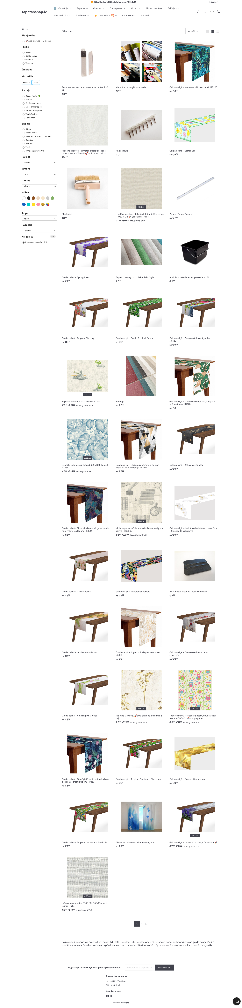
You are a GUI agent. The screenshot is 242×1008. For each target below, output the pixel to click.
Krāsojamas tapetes (34, 107)
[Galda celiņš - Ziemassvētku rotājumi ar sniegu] (194, 318)
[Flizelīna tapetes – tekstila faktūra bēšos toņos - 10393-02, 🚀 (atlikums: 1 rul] (141, 194)
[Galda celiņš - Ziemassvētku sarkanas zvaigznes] (194, 632)
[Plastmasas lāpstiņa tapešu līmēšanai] (194, 570)
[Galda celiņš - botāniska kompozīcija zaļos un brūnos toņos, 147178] (194, 381)
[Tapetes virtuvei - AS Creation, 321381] (87, 380)
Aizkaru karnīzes (154, 8)
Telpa (25, 213)
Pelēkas (48, 198)
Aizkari (134, 8)
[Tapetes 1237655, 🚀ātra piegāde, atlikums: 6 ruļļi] (141, 696)
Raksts (26, 157)
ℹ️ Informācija (61, 8)
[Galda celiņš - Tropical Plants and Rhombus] (141, 757)
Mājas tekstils (61, 15)
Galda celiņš (31, 56)
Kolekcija (27, 236)
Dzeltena (33, 204)
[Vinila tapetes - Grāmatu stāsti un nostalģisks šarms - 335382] (141, 508)
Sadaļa (26, 90)
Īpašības (27, 69)
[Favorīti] (212, 12)
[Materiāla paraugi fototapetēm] (141, 66)
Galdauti (29, 59)
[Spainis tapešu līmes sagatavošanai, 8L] (194, 256)
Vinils (36, 82)
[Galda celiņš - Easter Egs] (194, 129)
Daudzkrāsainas (48, 204)
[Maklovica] (87, 192)
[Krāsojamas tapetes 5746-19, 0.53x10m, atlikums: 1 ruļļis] (87, 883)
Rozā (38, 204)
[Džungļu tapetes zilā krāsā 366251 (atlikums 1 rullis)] (87, 445)
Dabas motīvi (31, 133)
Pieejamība (29, 35)
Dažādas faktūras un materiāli (38, 136)
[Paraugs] (141, 380)
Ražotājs (27, 225)
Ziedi (27, 147)
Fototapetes (116, 8)
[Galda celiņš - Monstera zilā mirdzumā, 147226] (194, 66)
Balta (24, 198)
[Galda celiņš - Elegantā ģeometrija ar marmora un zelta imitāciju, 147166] (141, 445)
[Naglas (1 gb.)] (141, 129)
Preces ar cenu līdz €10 (36, 242)
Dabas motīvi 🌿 (32, 96)
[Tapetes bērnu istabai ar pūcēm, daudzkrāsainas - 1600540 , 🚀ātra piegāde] (194, 696)
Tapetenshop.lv (34, 12)
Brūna (33, 198)
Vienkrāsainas (31, 114)
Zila (24, 204)
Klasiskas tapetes (33, 103)
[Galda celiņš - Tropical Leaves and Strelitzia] (87, 821)
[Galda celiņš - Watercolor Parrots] (141, 570)
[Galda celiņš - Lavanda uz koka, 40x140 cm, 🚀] (194, 821)
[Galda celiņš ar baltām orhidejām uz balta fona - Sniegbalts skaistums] (194, 508)
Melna (29, 198)
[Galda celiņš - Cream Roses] (87, 570)
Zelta (43, 204)
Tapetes (81, 8)
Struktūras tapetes (33, 110)
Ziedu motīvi (30, 117)
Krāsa (25, 192)
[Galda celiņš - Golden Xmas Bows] (87, 631)
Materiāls (27, 76)
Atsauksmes (128, 15)
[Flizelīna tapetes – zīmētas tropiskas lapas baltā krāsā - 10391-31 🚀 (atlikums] (87, 131)
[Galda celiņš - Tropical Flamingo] (87, 316)
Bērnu (28, 129)
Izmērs (26, 168)
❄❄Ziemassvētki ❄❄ (34, 151)
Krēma (43, 198)
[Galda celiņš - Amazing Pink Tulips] (87, 694)
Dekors (28, 99)
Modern (28, 143)
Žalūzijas (172, 8)
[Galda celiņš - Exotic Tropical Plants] (141, 316)
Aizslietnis (81, 15)
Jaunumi (144, 15)
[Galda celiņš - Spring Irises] (87, 256)
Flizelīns (26, 82)
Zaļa (52, 198)
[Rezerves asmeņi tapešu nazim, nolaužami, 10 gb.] (87, 67)
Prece (25, 47)
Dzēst (53, 236)
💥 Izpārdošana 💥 (104, 15)
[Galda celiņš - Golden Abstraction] (194, 757)
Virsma (26, 180)
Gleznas (97, 8)
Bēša (38, 198)
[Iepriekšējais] (137, 924)
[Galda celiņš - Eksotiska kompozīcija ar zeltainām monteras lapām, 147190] (87, 508)
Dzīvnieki (29, 140)
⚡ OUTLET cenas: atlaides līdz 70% (113, 2)
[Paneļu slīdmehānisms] (194, 192)
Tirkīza (29, 204)
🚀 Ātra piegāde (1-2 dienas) (38, 41)
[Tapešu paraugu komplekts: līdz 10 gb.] (141, 256)
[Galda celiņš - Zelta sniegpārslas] (194, 443)
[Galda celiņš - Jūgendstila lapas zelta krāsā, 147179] (141, 632)
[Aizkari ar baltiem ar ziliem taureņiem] (141, 821)
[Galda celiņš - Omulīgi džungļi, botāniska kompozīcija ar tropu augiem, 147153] (87, 759)
